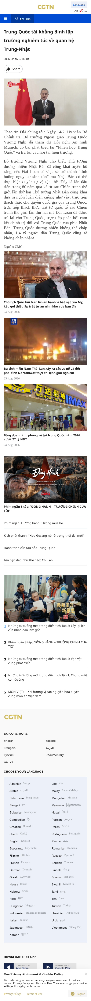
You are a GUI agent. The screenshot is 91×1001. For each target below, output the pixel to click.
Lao (57, 783)
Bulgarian (23, 812)
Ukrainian (65, 912)
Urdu (58, 920)
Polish (60, 826)
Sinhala (61, 869)
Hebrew (19, 891)
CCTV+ (8, 762)
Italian (19, 920)
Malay (65, 790)
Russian (63, 855)
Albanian (20, 783)
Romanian (64, 848)
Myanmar (66, 804)
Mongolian (64, 797)
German (21, 869)
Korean (19, 934)
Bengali (18, 804)
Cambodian (20, 819)
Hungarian (22, 905)
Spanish (63, 876)
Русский (9, 755)
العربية (50, 748)
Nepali (60, 812)
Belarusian (24, 797)
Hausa (18, 884)
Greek (20, 876)
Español (51, 740)
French (20, 862)
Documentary (55, 755)
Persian (62, 819)
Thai (58, 898)
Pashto (60, 840)
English (9, 740)
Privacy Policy (12, 993)
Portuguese (66, 833)
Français (9, 748)
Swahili (63, 884)
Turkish (61, 905)
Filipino (20, 855)
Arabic (19, 790)
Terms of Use (34, 993)
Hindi (16, 898)
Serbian (62, 862)
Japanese (21, 927)
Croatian (21, 826)
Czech (18, 833)
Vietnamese (66, 927)
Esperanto (23, 848)
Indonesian (28, 912)
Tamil (59, 891)
